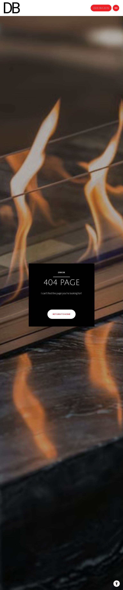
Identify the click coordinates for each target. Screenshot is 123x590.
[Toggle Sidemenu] (116, 8)
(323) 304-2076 (101, 8)
